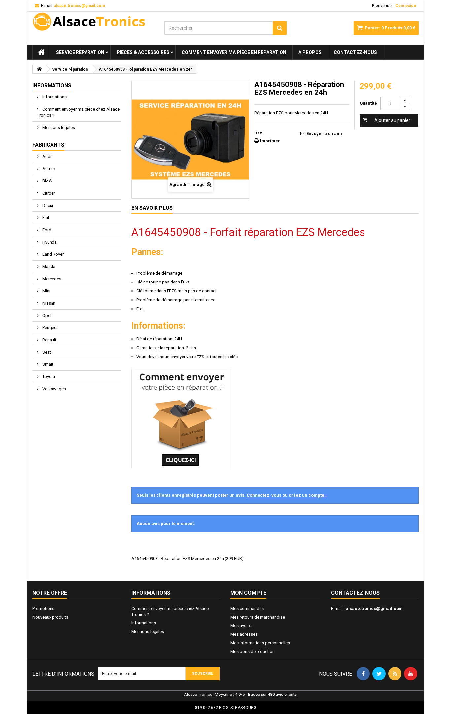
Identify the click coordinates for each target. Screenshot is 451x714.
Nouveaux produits (50, 617)
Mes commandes (247, 608)
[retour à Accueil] (39, 69)
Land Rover (52, 254)
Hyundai (49, 242)
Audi (46, 156)
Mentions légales (58, 127)
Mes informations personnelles (260, 642)
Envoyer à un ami (324, 133)
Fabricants (48, 145)
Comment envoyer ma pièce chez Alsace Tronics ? (78, 112)
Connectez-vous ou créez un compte (286, 495)
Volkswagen (53, 388)
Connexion (405, 5)
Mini (45, 290)
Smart (47, 364)
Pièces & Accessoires (143, 52)
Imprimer (270, 140)
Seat (46, 352)
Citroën (48, 193)
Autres (48, 168)
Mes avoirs (240, 625)
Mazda (48, 266)
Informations (51, 85)
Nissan (48, 303)
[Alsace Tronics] (93, 21)
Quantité (368, 103)
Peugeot (49, 327)
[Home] (41, 52)
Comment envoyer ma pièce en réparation (234, 52)
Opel (46, 315)
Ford (46, 229)
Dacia (47, 205)
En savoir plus (152, 208)
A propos (310, 52)
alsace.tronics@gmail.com (374, 608)
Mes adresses (244, 634)
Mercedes (51, 278)
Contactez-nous (355, 52)
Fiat (45, 217)
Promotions (43, 608)
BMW (46, 180)
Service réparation (80, 52)
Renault (48, 339)
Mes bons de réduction (252, 651)
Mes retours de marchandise (257, 617)
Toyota (48, 376)
